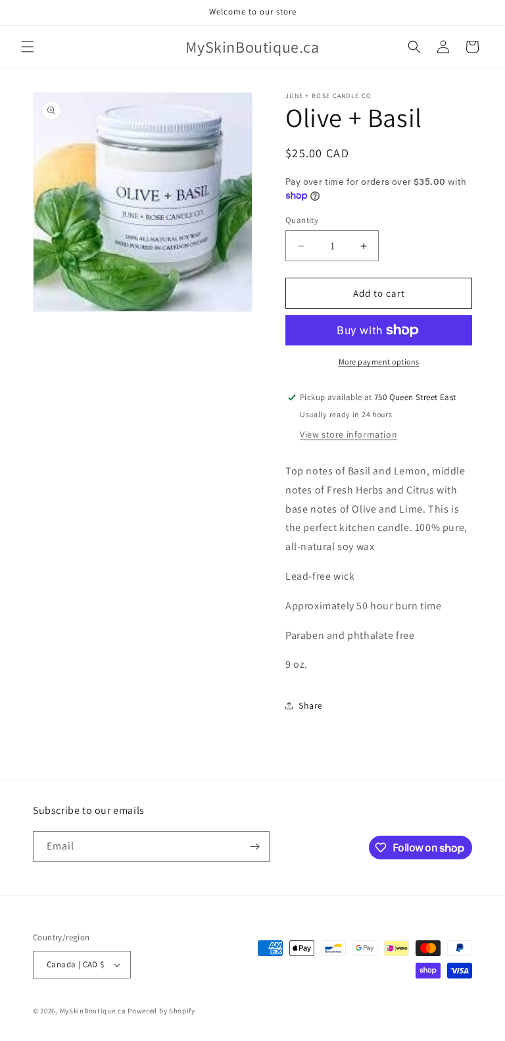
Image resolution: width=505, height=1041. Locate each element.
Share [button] (311, 705)
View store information (348, 434)
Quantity (301, 220)
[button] (27, 46)
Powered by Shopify (161, 1010)
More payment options (379, 362)
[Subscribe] (254, 846)
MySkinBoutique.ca (93, 1010)
